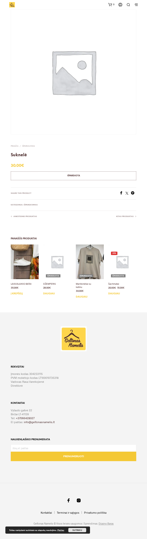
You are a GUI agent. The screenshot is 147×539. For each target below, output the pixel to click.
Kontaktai (46, 512)
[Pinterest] (133, 193)
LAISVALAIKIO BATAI (21, 283)
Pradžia (14, 146)
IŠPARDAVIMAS (28, 146)
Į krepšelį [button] (17, 294)
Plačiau (60, 530)
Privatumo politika (95, 512)
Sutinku (77, 530)
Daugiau (49, 294)
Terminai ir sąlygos (68, 512)
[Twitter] (128, 193)
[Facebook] (122, 193)
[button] (111, 4)
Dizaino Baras (106, 523)
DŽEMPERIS (49, 283)
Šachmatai (113, 283)
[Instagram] (79, 500)
